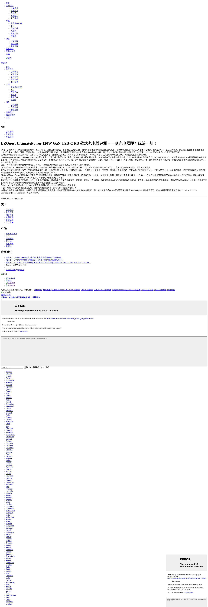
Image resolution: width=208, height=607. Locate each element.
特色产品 (38, 290)
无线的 (13, 31)
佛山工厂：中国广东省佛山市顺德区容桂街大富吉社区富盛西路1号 (34, 260)
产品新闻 (14, 44)
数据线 (13, 36)
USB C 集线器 (160, 290)
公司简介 (14, 8)
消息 (8, 39)
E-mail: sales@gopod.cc (15, 270)
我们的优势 (10, 51)
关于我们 (9, 6)
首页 (8, 3)
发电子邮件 (6, 295)
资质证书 (14, 16)
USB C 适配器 (147, 290)
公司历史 (9, 212)
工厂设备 (14, 18)
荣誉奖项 (14, 11)
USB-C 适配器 (87, 290)
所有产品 (171, 290)
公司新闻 (14, 41)
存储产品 (14, 28)
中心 (12, 26)
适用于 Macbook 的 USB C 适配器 (66, 290)
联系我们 (9, 49)
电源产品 (14, 33)
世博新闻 (14, 46)
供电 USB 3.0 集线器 (102, 290)
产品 (8, 21)
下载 (8, 54)
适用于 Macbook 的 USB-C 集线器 (126, 290)
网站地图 (47, 290)
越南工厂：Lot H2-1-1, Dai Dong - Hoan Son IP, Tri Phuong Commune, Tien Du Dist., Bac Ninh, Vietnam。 (48, 263)
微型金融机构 (16, 23)
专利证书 (14, 13)
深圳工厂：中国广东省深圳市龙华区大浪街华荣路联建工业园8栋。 (34, 257)
